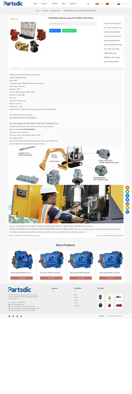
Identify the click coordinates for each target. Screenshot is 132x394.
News (63, 3)
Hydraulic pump (55, 10)
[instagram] (17, 316)
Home (35, 3)
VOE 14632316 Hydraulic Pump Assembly (22, 118)
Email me (56, 30)
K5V (15, 80)
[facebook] (9, 316)
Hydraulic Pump (20, 77)
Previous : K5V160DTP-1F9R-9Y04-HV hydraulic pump (24, 235)
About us (44, 3)
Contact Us (73, 3)
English (101, 4)
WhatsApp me (70, 30)
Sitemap (101, 316)
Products (54, 3)
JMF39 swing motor (110, 53)
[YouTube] (13, 316)
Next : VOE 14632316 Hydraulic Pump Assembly (109, 235)
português (112, 4)
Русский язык (124, 4)
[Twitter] (21, 316)
